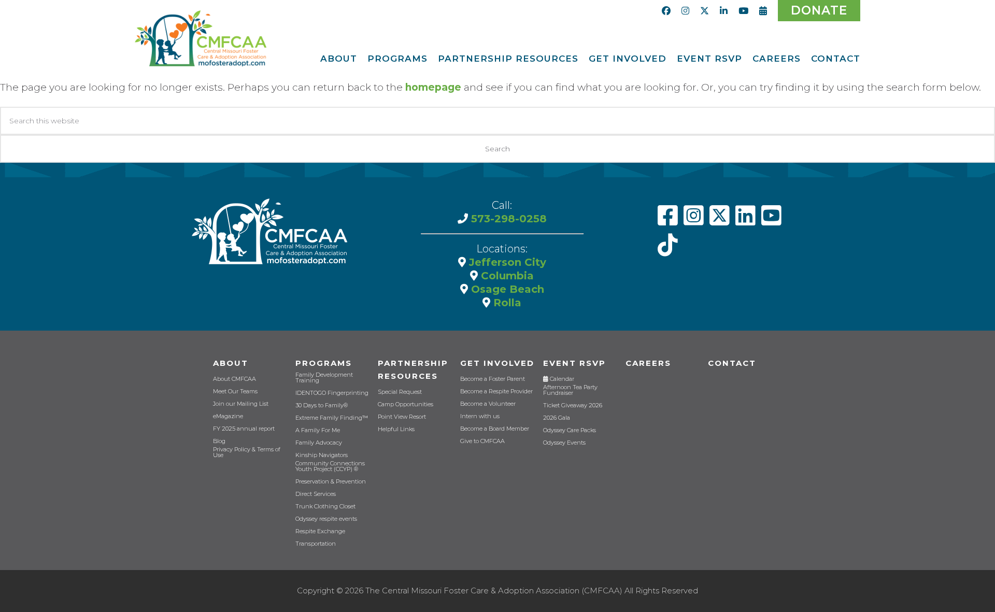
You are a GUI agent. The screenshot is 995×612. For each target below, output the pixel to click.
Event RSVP (574, 363)
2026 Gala (556, 418)
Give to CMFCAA (482, 441)
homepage (433, 87)
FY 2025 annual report (244, 428)
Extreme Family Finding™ (331, 418)
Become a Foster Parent (492, 379)
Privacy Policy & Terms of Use (246, 452)
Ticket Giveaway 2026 (572, 405)
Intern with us (480, 416)
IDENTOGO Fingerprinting (331, 393)
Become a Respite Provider (496, 391)
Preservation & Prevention (330, 481)
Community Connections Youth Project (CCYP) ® (330, 466)
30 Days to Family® (321, 405)
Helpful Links (396, 429)
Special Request (400, 392)
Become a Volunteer (488, 404)
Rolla (505, 302)
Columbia (506, 275)
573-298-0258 (507, 218)
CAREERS (648, 363)
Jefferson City (506, 262)
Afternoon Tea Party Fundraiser (570, 390)
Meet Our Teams (235, 391)
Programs (323, 363)
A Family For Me (317, 430)
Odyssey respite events (326, 519)
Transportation (315, 543)
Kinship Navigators (321, 455)
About (230, 363)
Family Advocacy (318, 442)
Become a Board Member (494, 428)
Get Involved (497, 363)
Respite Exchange (320, 531)
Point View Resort (402, 417)
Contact (732, 363)
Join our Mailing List (240, 404)
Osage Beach (506, 289)
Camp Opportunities (405, 404)
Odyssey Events (564, 442)
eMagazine (228, 416)
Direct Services (315, 494)
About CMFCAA (234, 379)
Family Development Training (324, 378)
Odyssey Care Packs (569, 430)
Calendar (561, 379)
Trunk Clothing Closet (325, 506)
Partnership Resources (413, 369)
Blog (219, 441)
